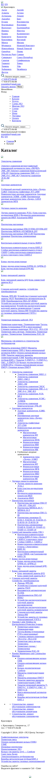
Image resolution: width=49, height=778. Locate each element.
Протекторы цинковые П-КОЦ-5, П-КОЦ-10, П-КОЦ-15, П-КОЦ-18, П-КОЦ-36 (32, 520)
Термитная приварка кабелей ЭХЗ (17, 320)
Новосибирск (7, 48)
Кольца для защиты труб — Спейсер (18, 751)
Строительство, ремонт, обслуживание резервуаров (24, 710)
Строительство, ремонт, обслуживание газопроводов (25, 715)
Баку (19, 19)
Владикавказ (7, 25)
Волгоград (6, 28)
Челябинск (22, 69)
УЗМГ (4, 744)
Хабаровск (6, 69)
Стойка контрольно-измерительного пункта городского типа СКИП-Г (21, 253)
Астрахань (6, 16)
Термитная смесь (9, 739)
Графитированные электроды (14, 737)
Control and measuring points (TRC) (28, 532)
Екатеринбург (23, 28)
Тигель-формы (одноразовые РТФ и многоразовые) (24, 325)
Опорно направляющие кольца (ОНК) (18, 742)
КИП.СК (21, 556)
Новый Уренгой (24, 48)
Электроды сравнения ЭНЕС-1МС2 (27, 378)
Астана (20, 13)
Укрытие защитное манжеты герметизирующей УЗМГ (17, 356)
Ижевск (5, 31)
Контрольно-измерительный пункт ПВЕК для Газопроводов (32, 552)
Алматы (5, 13)
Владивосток (23, 22)
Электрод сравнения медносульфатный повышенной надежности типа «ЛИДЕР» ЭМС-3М (20, 168)
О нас (14, 111)
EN (6, 4)
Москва (20, 42)
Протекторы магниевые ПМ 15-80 (17, 234)
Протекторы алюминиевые (23, 236)
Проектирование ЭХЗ (11, 749)
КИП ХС (21, 549)
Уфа (19, 66)
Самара (20, 54)
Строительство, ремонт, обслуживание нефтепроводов (26, 705)
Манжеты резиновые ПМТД (14, 348)
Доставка (16, 116)
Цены (14, 113)
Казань (4, 34)
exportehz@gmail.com (11, 84)
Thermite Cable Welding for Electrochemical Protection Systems (27, 623)
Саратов (5, 60)
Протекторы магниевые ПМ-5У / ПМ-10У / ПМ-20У (32, 504)
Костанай (21, 39)
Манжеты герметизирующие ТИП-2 (19, 349)
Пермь (20, 51)
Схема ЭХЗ (17, 103)
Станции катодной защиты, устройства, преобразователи (25, 579)
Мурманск (6, 45)
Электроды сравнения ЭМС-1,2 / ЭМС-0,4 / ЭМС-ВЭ (32, 390)
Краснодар (22, 36)
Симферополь (23, 60)
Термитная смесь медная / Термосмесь (18, 332)
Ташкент (5, 63)
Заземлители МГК (9, 201)
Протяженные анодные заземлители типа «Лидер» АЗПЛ (21, 197)
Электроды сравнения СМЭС (31, 386)
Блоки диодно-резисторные (14, 261)
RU (2, 4)
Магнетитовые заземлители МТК (31, 438)
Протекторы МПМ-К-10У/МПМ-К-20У (19, 231)
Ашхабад (5, 19)
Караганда (6, 36)
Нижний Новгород (26, 45)
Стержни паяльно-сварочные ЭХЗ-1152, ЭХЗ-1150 (24, 329)
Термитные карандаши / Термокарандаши (20, 324)
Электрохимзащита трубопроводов (17, 756)
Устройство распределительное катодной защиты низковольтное (23, 307)
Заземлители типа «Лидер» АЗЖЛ (31, 458)
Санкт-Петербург (25, 57)
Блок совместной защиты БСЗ (31, 576)
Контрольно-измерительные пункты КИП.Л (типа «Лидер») (32, 535)
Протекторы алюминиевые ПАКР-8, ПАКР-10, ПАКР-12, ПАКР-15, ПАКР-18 (31, 527)
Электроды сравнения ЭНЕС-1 (31, 374)
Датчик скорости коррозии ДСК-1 (17, 213)
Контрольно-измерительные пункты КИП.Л (21, 247)
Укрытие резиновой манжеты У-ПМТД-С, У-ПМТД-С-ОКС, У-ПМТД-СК (32, 687)
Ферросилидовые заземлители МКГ (31, 472)
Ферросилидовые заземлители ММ (31, 443)
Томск (20, 63)
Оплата (15, 118)
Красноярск (6, 39)
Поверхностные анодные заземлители (18, 194)
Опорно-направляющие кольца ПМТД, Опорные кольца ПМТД (22, 366)
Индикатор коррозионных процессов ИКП (29, 494)
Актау (4, 10)
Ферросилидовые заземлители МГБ (31, 467)
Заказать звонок (8, 87)
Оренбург (5, 51)
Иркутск (21, 31)
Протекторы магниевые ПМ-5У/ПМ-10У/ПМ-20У (24, 229)
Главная (15, 96)
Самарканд (6, 57)
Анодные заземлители (11, 185)
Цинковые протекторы (11, 747)
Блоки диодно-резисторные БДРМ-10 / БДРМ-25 (23, 266)
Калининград (23, 34)
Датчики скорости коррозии (14, 208)
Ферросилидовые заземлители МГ (31, 477)
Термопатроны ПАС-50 (33, 334)
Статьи (15, 108)
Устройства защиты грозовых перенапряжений (23, 761)
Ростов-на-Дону (8, 54)
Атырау (20, 16)
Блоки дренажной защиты (13, 275)
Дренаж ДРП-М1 (9, 296)
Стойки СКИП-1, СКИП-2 (29, 542)
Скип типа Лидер (9, 754)
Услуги (15, 101)
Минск (4, 42)
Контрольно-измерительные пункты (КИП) (21, 243)
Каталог (15, 99)
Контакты (16, 120)
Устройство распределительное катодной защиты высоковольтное (31, 602)
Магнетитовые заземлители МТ (30, 433)
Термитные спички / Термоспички (26, 647)
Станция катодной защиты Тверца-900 (20, 309)
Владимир (21, 25)
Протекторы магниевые (12, 224)
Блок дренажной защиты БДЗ (14, 280)
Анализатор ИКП (25, 217)
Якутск (4, 72)
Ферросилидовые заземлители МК (31, 448)
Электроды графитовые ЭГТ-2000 (23, 192)
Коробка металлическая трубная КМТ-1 (19, 759)
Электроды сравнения (11, 161)
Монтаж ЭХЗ (18, 106)
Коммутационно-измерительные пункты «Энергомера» (32, 545)
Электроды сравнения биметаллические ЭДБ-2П (29, 404)
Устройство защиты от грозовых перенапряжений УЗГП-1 (24, 312)
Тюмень (5, 66)
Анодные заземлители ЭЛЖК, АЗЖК (23, 195)
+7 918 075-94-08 (9, 79)
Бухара (4, 22)
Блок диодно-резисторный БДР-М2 (17, 268)
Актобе (20, 10)
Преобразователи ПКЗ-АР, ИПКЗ (21, 301)
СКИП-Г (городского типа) (30, 539)
